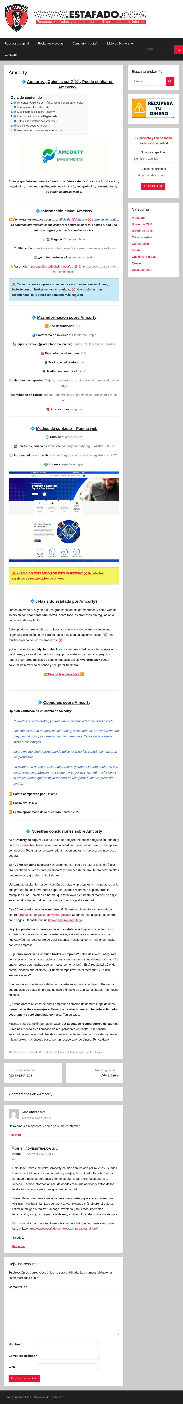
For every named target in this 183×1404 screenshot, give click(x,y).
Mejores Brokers (118, 43)
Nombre (15, 1344)
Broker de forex (55, 1052)
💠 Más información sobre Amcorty (34, 111)
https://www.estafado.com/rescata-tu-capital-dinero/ (63, 1228)
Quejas (98, 1052)
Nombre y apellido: (153, 152)
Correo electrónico (23, 1356)
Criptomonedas (74, 1052)
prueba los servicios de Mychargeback (44, 914)
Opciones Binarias (144, 256)
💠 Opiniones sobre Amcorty (30, 125)
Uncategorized (141, 269)
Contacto (11, 54)
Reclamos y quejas (50, 43)
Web (12, 1367)
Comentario (18, 1287)
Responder (15, 1134)
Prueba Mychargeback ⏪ (64, 674)
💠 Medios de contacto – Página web (35, 116)
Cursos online (141, 243)
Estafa (88, 1052)
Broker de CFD (35, 1052)
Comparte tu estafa (85, 43)
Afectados (19, 1052)
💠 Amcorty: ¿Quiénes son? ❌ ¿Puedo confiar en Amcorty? (49, 102)
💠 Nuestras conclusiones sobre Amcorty (37, 130)
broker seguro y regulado (65, 920)
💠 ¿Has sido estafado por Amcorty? (34, 120)
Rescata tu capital (17, 43)
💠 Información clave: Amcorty (31, 107)
